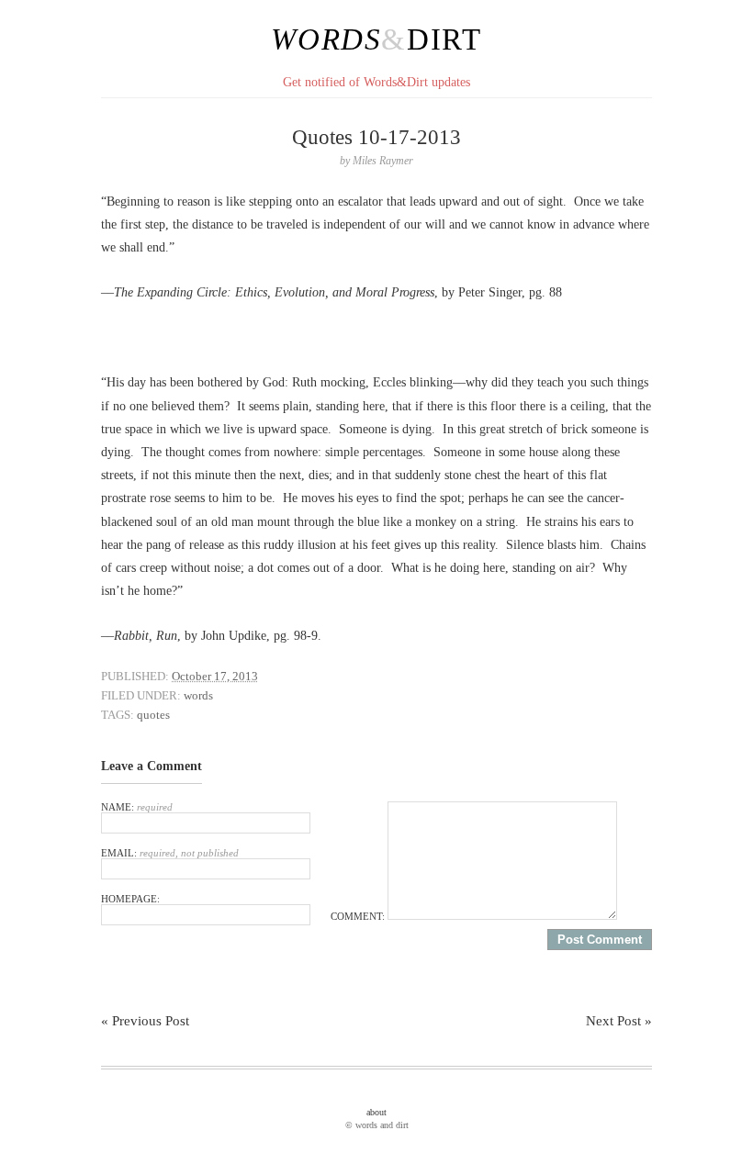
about (376, 1112)
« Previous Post (145, 1020)
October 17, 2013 (215, 676)
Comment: (359, 916)
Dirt (444, 39)
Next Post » (619, 1020)
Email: (170, 852)
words (198, 695)
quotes (153, 715)
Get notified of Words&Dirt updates (376, 82)
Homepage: (130, 898)
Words (326, 39)
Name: (137, 806)
